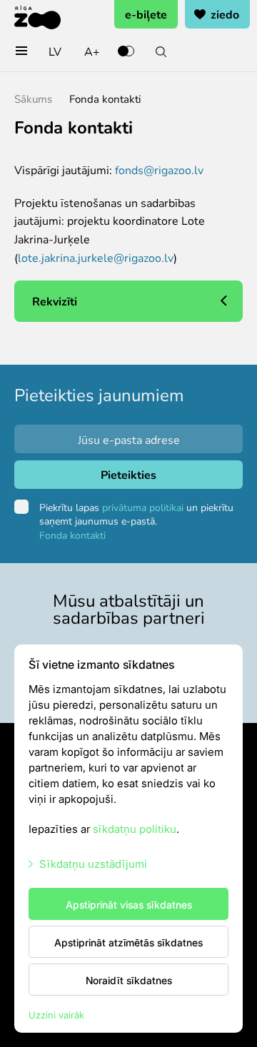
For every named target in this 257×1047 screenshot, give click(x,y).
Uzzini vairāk (56, 1014)
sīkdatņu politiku (134, 828)
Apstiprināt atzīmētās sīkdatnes (128, 942)
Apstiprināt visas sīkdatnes (129, 904)
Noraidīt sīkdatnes (129, 980)
